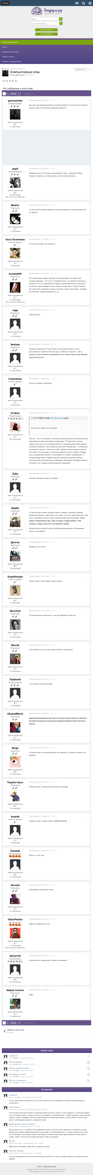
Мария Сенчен (15, 990)
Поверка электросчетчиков (19, 1068)
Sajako (15, 508)
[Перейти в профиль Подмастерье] (15, 796)
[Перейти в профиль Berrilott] (5, 1151)
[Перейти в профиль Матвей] (15, 898)
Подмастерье (15, 782)
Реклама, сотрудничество (11, 61)
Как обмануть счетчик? (17, 1074)
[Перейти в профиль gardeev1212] (5, 1063)
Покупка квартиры (15, 1062)
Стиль (39, 1166)
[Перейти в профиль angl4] (15, 182)
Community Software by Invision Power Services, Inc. (46, 1171)
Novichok (15, 610)
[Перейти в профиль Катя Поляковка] (15, 253)
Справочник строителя (10, 52)
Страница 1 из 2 (28, 93)
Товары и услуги (8, 57)
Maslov (15, 205)
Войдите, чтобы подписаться (14, 68)
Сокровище (15, 378)
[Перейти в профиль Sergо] (15, 761)
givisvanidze (20, 75)
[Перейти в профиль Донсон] (15, 556)
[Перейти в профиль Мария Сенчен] (15, 1003)
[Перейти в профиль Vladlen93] (15, 693)
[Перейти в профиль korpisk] (15, 830)
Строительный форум (10, 42)
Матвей (15, 885)
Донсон (15, 542)
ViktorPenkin (15, 919)
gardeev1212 (17, 1064)
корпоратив (13, 1056)
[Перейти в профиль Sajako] (15, 521)
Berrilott (17, 1153)
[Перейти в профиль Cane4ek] (15, 864)
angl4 (15, 168)
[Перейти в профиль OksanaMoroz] (15, 727)
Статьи (4, 47)
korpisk (15, 816)
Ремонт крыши (14, 1107)
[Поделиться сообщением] (88, 100)
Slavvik (15, 645)
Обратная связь (50, 1166)
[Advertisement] (31, 148)
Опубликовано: (38, 100)
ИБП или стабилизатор (17, 1080)
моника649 (15, 273)
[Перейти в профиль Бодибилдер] (15, 590)
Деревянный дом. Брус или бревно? (22, 1124)
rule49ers (16, 1058)
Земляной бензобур (16, 1151)
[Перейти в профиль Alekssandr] (5, 1141)
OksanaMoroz (15, 713)
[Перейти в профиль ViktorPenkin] (15, 933)
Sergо (15, 748)
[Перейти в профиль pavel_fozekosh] (5, 1108)
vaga (15, 310)
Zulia (15, 473)
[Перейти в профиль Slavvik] (15, 658)
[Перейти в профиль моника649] (15, 287)
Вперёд (13, 94)
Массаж (12, 1141)
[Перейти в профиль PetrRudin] (5, 1069)
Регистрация (46, 34)
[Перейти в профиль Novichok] (15, 624)
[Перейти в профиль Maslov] (15, 218)
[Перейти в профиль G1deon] (15, 426)
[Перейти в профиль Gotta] (5, 1125)
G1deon (15, 413)
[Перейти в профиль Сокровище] (15, 392)
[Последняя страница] (19, 93)
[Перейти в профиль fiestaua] (15, 358)
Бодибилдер (15, 576)
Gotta (16, 1126)
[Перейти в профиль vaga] (15, 323)
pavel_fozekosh (19, 1109)
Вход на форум (46, 30)
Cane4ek (15, 850)
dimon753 (15, 955)
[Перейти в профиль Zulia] (15, 487)
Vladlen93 (15, 679)
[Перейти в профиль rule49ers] (5, 1057)
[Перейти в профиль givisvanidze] (5, 73)
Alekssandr (18, 1143)
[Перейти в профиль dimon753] (15, 969)
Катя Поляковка (15, 239)
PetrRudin (16, 1070)
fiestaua (15, 344)
